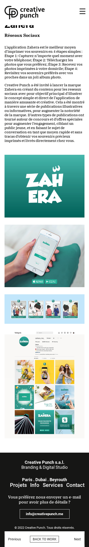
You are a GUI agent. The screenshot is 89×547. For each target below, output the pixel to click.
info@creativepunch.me (44, 514)
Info (34, 485)
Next (77, 539)
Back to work (44, 539)
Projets (18, 485)
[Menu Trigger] (82, 11)
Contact (75, 485)
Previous (14, 539)
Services (53, 485)
